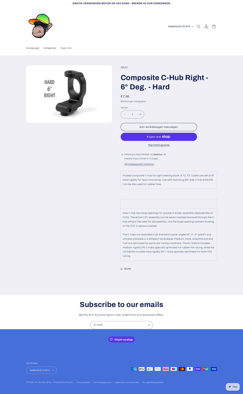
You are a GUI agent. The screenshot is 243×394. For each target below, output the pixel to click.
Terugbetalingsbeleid (152, 382)
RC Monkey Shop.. (44, 382)
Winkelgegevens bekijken (139, 164)
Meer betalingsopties (159, 145)
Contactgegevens (103, 382)
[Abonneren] (149, 325)
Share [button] (127, 269)
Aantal (124, 107)
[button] (198, 26)
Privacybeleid (83, 382)
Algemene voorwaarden (127, 382)
